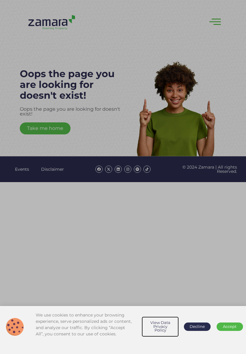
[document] (123, 177)
